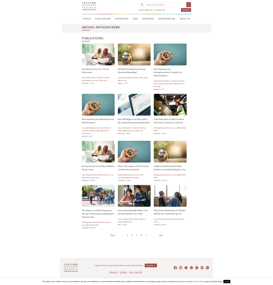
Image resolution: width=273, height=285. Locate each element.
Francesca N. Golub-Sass (98, 80)
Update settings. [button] (198, 281)
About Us (185, 19)
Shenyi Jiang (143, 78)
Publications (103, 19)
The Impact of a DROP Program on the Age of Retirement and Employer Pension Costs (98, 213)
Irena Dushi (135, 175)
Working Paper (159, 81)
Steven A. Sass (171, 128)
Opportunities (166, 19)
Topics (87, 19)
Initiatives (121, 19)
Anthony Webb (133, 78)
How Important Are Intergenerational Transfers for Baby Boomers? (168, 72)
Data (135, 19)
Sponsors (148, 19)
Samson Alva (99, 222)
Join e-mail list (135, 272)
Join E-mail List (146, 10)
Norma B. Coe (108, 175)
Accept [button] (227, 281)
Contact (123, 272)
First (112, 235)
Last (161, 235)
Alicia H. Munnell (97, 78)
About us (113, 272)
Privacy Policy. (217, 281)
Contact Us (160, 10)
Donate (186, 10)
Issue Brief (85, 78)
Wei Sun (123, 80)
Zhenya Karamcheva (166, 84)
